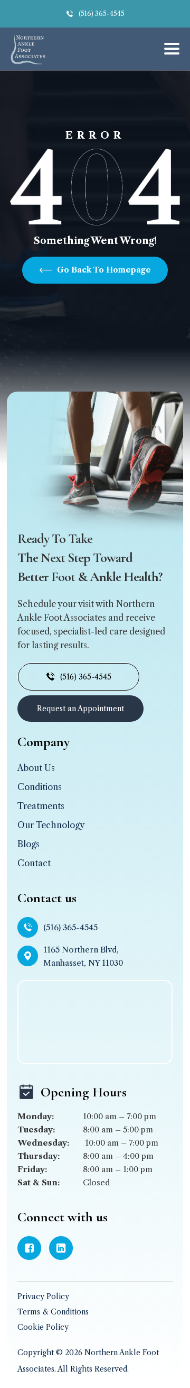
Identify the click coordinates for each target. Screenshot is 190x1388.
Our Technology (50, 825)
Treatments (40, 806)
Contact (34, 863)
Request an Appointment (80, 708)
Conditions (39, 787)
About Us (36, 768)
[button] (168, 49)
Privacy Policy (43, 1296)
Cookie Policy (43, 1327)
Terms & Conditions (53, 1312)
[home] (28, 49)
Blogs (28, 844)
